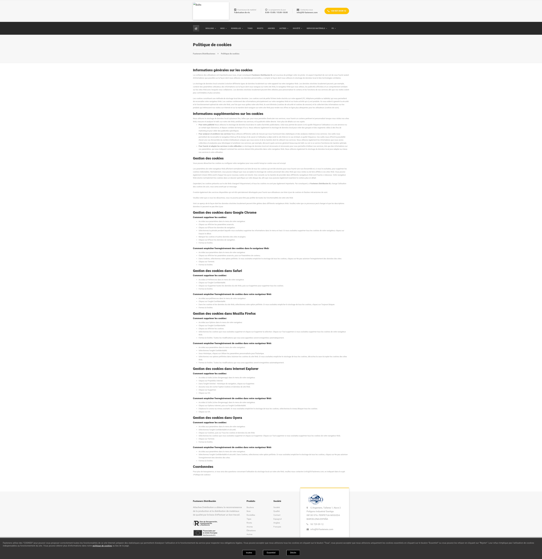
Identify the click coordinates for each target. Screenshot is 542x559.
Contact (276, 515)
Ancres (271, 28)
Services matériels (316, 28)
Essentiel (271, 552)
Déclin (293, 552)
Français (277, 527)
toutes (249, 552)
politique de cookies (102, 545)
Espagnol (277, 519)
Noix (222, 28)
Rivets (260, 28)
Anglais (276, 523)
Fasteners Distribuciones (204, 53)
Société (296, 28)
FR (333, 28)
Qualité (276, 511)
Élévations (251, 530)
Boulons (210, 28)
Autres (282, 28)
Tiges (250, 28)
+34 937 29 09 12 (338, 11)
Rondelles (236, 28)
